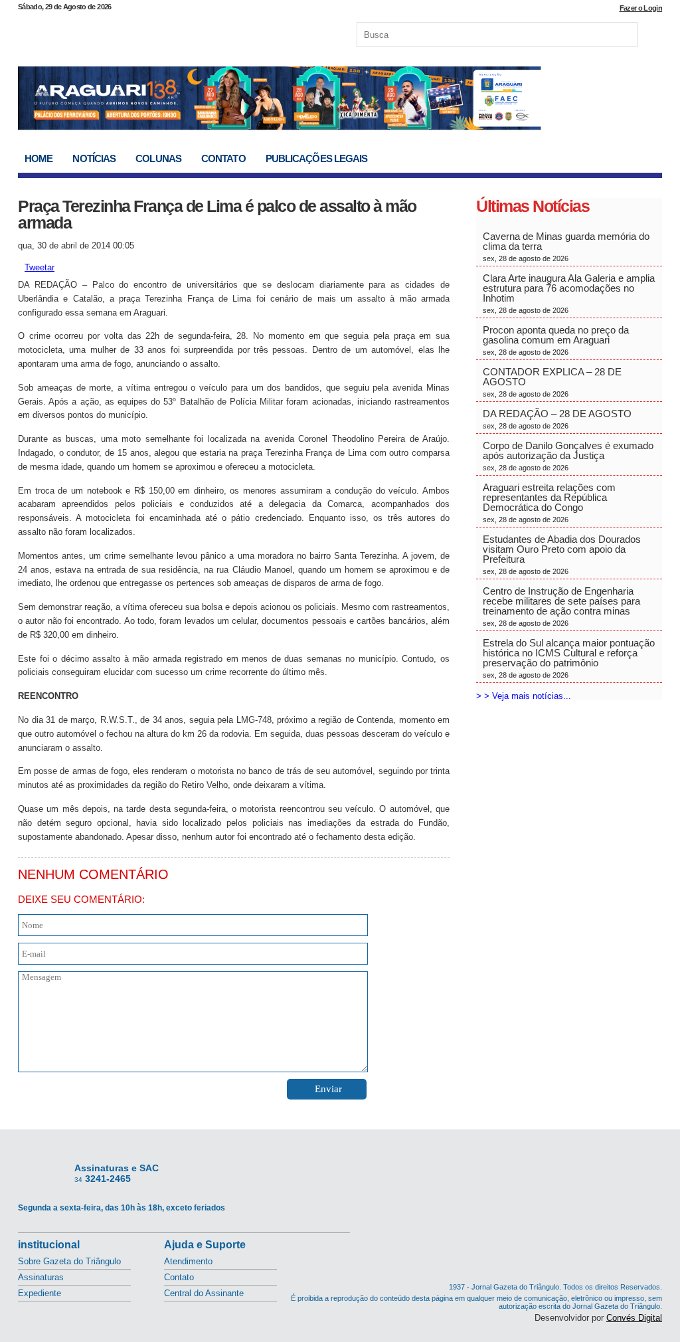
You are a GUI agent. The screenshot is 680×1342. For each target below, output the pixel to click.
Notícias (94, 158)
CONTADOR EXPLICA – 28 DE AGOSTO (552, 382)
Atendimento (188, 1261)
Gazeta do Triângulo (157, 32)
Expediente (39, 1293)
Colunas (158, 158)
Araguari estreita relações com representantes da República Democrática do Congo (549, 503)
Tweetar (39, 267)
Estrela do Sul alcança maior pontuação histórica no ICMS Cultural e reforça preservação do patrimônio (569, 658)
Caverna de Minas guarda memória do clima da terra (566, 246)
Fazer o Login (641, 8)
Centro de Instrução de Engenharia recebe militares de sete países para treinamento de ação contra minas (561, 606)
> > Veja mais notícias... (523, 696)
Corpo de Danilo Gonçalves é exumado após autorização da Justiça (568, 456)
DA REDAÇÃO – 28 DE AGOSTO (557, 419)
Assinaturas (41, 1277)
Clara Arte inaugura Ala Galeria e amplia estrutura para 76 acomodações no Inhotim (569, 293)
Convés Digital (634, 1318)
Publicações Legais (317, 158)
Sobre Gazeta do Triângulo (69, 1261)
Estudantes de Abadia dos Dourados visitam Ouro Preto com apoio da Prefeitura (562, 554)
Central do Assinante (204, 1293)
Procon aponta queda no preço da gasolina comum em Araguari (556, 340)
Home (38, 158)
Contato (223, 158)
